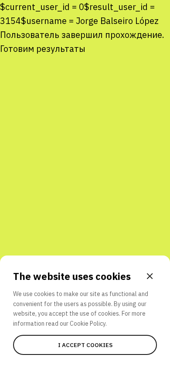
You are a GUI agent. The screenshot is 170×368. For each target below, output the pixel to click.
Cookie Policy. (88, 323)
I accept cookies (85, 345)
